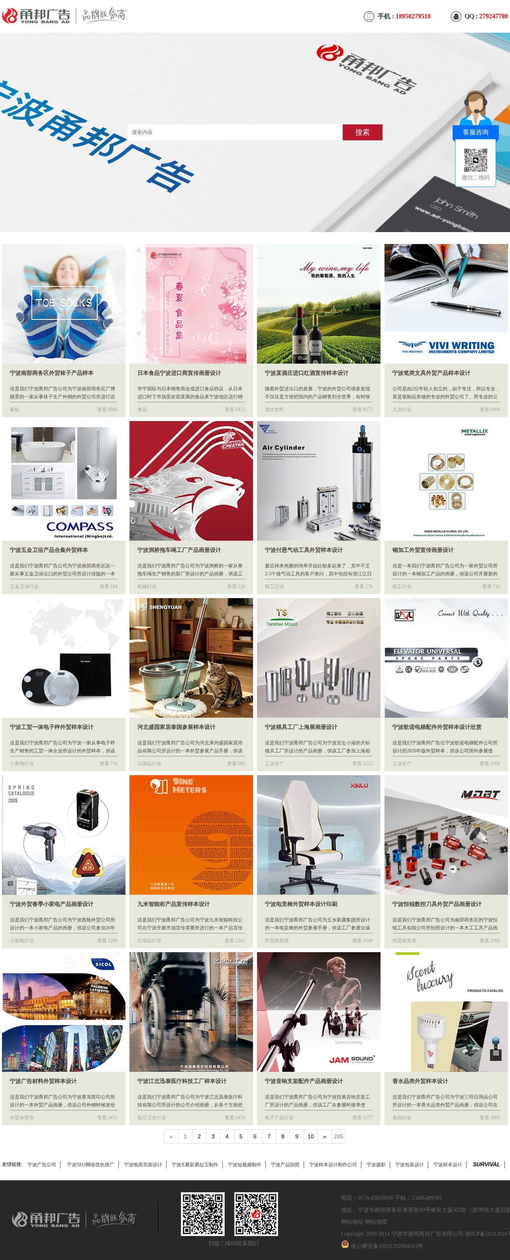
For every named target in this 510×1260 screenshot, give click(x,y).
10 (311, 1136)
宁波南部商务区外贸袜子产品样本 (52, 373)
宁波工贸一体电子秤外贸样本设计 (52, 727)
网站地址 (352, 1222)
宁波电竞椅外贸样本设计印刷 (301, 904)
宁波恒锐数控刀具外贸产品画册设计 (437, 904)
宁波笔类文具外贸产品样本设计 (431, 373)
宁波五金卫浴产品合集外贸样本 (49, 550)
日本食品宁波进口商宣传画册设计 (179, 373)
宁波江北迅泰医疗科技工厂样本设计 (182, 1081)
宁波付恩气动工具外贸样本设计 (304, 550)
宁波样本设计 (448, 1164)
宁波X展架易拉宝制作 (195, 1164)
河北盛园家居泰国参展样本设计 (176, 727)
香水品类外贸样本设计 (420, 1081)
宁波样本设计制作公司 (333, 1164)
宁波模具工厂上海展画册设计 (301, 727)
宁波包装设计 (409, 1164)
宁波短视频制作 (244, 1164)
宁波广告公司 (41, 1164)
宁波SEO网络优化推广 (90, 1164)
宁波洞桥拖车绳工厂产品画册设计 (179, 550)
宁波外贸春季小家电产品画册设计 (52, 904)
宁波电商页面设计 (143, 1164)
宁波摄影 (376, 1164)
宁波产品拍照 (285, 1164)
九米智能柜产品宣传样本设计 (173, 904)
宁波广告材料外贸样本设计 (43, 1081)
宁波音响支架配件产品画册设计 (304, 1081)
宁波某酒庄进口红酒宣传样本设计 (307, 373)
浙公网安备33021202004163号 (387, 1246)
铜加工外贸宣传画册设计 (423, 550)
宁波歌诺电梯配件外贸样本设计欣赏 (437, 727)
